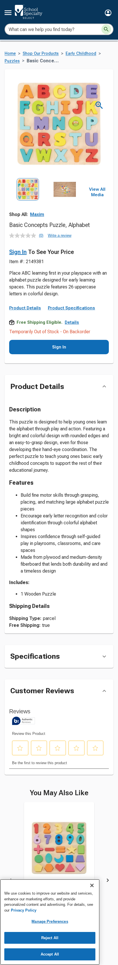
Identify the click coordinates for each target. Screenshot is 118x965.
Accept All (50, 954)
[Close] (92, 885)
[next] (107, 881)
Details (72, 322)
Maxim (37, 214)
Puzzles (12, 61)
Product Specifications (71, 308)
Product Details (25, 308)
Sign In (18, 252)
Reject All (49, 938)
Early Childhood (81, 53)
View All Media (97, 192)
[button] (108, 13)
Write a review (59, 235)
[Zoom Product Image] (99, 105)
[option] (27, 201)
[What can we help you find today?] (106, 29)
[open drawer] (8, 13)
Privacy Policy (23, 910)
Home (10, 53)
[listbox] (46, 201)
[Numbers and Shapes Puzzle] (59, 852)
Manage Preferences (50, 921)
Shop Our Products (41, 53)
